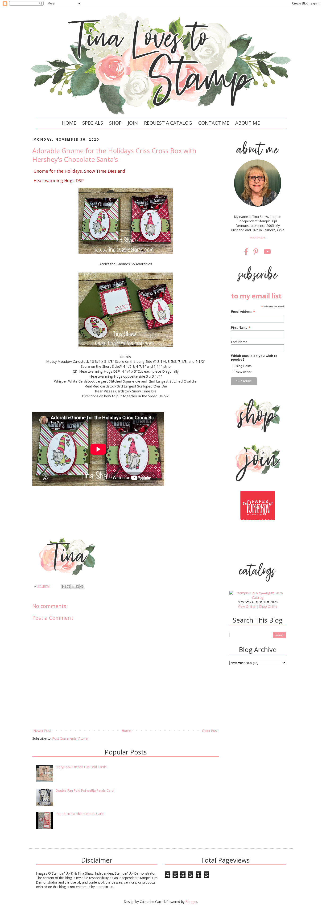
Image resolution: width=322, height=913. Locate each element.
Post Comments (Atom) (70, 738)
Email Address (243, 312)
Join (133, 122)
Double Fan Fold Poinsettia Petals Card (85, 790)
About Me (247, 122)
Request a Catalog (168, 122)
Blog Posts (244, 366)
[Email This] (64, 586)
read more (258, 238)
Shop (115, 122)
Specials (92, 122)
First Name (240, 327)
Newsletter (244, 372)
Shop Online (268, 606)
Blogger (191, 901)
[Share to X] (72, 586)
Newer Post (42, 730)
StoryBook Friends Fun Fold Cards (81, 767)
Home (69, 122)
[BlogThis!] (68, 586)
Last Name (239, 342)
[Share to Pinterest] (81, 586)
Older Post (210, 730)
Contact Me (213, 122)
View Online (247, 606)
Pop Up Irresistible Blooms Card (79, 813)
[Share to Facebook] (77, 586)
